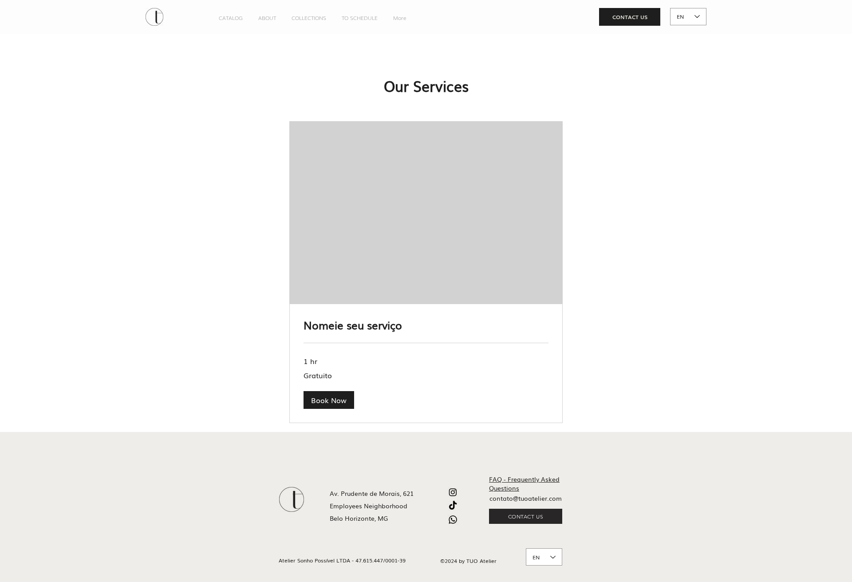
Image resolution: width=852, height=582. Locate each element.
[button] (329, 400)
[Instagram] (453, 492)
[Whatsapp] (453, 520)
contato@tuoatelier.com (525, 498)
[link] (426, 325)
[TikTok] (453, 506)
